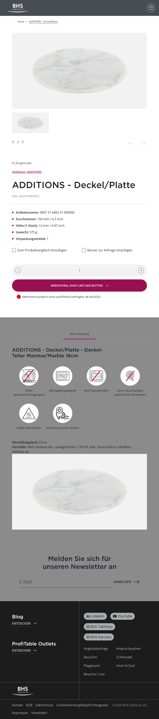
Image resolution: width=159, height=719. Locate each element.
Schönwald (124, 657)
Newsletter (39, 713)
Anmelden (122, 582)
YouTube (125, 616)
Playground (92, 665)
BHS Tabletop (102, 626)
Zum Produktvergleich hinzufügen (42, 250)
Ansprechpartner (128, 648)
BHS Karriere (101, 637)
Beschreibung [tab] (79, 334)
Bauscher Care (94, 674)
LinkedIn (97, 616)
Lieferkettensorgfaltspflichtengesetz (82, 705)
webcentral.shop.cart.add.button (77, 285)
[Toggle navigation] (151, 8)
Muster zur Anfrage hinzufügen (109, 250)
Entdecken (21, 623)
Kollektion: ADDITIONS (27, 172)
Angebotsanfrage (96, 648)
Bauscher (90, 657)
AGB (29, 705)
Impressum (20, 713)
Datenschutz (44, 705)
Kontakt (17, 705)
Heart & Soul (125, 665)
